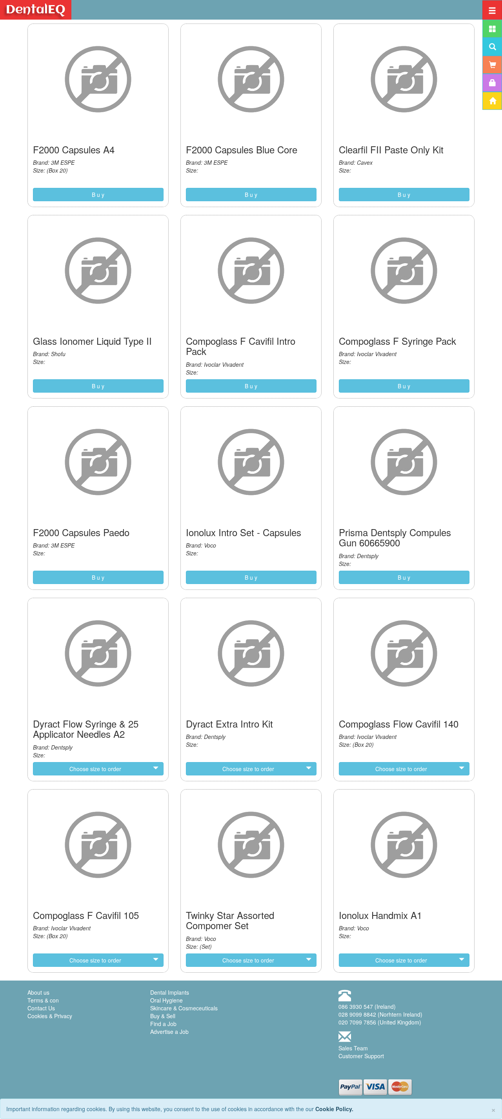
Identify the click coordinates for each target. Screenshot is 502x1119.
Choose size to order (95, 769)
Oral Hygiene (166, 1000)
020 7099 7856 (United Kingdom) (379, 1022)
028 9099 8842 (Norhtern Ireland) (380, 1014)
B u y (98, 194)
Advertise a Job (169, 1031)
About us (38, 992)
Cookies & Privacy (49, 1016)
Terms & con (43, 1000)
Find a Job (163, 1024)
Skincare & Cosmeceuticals (184, 1008)
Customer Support (361, 1056)
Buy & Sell (162, 1016)
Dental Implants (169, 992)
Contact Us (41, 1008)
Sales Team (353, 1048)
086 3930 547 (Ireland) (367, 1006)
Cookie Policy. (334, 1109)
